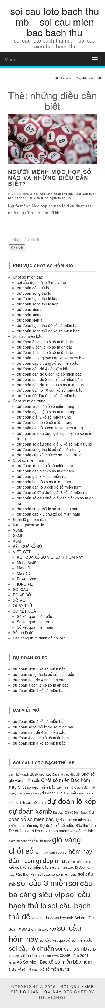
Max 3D (23, 568)
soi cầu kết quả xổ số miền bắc (65, 940)
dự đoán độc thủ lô (33, 287)
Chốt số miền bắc (28, 277)
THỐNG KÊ (23, 584)
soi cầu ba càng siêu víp (51, 888)
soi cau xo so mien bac (57, 874)
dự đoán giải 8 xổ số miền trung (44, 417)
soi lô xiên (28, 955)
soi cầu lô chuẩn (31, 948)
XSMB (18, 530)
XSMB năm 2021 (74, 955)
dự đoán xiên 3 (30, 314)
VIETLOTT (22, 551)
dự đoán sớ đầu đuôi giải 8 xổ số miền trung (54, 444)
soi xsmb (44, 955)
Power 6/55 (26, 578)
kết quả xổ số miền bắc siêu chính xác (41, 867)
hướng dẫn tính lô (79, 862)
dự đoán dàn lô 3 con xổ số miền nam (49, 487)
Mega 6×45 (26, 562)
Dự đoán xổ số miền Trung (33, 841)
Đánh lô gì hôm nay (29, 519)
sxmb (55, 956)
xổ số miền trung (54, 969)
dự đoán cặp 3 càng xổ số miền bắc (47, 363)
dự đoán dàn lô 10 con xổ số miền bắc (49, 390)
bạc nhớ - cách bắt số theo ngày (30, 774)
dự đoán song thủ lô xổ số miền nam (48, 508)
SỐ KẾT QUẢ (24, 611)
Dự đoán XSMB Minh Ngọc (70, 812)
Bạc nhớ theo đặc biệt (66, 774)
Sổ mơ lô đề (23, 632)
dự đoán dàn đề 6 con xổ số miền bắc (49, 374)
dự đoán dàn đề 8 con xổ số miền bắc (49, 379)
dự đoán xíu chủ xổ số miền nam (45, 465)
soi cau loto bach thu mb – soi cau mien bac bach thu (54, 21)
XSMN (18, 535)
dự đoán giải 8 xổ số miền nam (43, 476)
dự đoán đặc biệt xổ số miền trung (46, 411)
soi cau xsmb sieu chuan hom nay (52, 989)
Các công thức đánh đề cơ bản (39, 638)
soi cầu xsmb (71, 948)
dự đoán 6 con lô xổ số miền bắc (45, 347)
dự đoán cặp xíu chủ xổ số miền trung (49, 454)
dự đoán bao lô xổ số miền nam (44, 481)
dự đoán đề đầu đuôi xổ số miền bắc (48, 395)
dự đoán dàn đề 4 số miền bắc (43, 368)
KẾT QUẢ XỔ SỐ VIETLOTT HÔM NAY (50, 557)
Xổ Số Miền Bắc (32, 962)
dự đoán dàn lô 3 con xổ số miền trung (50, 427)
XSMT (18, 541)
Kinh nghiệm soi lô (56, 198)
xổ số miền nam (28, 969)
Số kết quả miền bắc (34, 616)
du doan (49, 792)
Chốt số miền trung (29, 401)
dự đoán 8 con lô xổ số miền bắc (45, 341)
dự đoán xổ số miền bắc (51, 815)
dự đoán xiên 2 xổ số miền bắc (39, 669)
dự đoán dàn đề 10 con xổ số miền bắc (50, 384)
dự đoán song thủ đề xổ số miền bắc (48, 330)
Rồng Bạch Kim (26, 874)
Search (17, 248)
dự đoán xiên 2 (30, 309)
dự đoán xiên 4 (30, 320)
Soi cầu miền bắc (27, 336)
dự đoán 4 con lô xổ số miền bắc (45, 352)
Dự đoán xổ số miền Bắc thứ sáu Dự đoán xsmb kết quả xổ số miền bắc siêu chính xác (52, 833)
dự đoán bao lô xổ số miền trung (44, 422)
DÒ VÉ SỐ (22, 594)
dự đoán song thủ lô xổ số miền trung (49, 449)
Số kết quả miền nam (35, 627)
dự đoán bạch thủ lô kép (37, 298)
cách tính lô (65, 787)
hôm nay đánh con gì (51, 852)
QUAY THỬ (22, 605)
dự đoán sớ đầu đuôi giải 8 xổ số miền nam (54, 492)
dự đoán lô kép (71, 800)
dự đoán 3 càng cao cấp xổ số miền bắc (51, 357)
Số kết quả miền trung (36, 621)
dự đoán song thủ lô (34, 293)
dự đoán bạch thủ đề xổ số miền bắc (48, 325)
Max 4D (23, 573)
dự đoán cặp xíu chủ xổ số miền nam (48, 514)
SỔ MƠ (19, 600)
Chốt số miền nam (28, 460)
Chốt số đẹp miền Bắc (36, 787)
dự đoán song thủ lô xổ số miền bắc (43, 674)
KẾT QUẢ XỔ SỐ (27, 546)
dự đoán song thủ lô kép (37, 304)
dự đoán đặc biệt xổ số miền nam (45, 471)
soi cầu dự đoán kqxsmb (52, 917)
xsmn (12, 962)
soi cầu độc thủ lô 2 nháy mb (41, 282)
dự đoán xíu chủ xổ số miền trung (45, 406)
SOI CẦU (20, 589)
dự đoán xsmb (30, 810)
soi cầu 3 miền (42, 882)
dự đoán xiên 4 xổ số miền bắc (39, 690)
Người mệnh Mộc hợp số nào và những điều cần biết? (50, 177)
